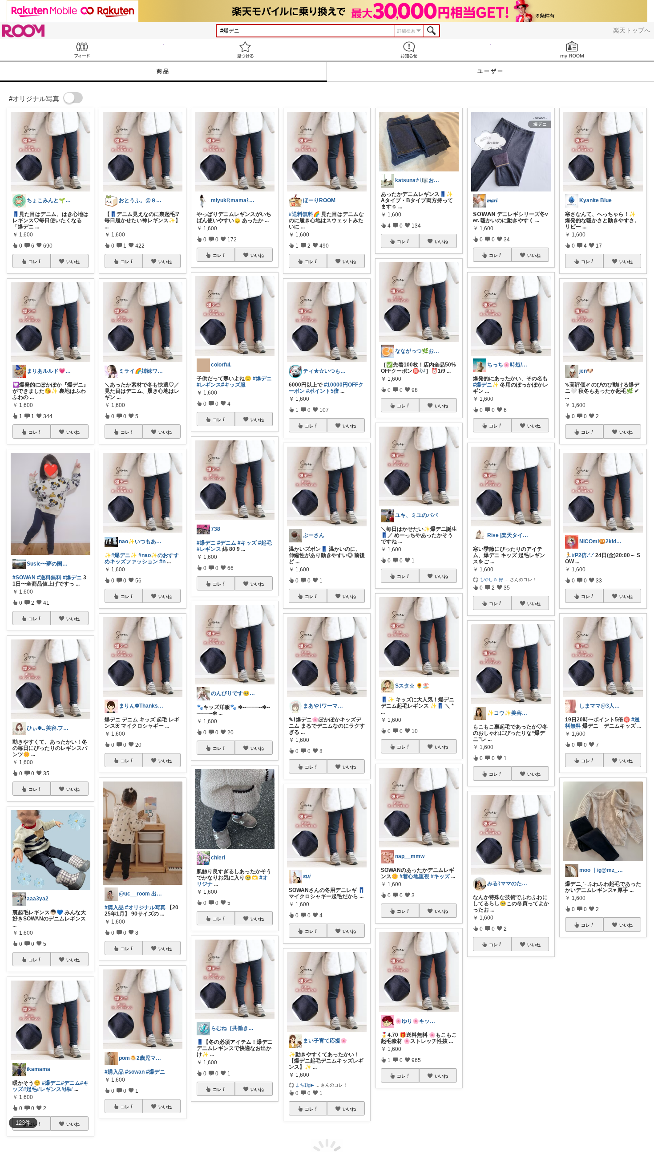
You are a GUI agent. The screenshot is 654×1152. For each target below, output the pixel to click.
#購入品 (114, 907)
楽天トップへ (631, 30)
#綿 (65, 1089)
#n (162, 561)
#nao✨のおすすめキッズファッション (142, 558)
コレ (32, 261)
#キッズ (247, 543)
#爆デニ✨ (124, 555)
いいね (73, 261)
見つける (245, 50)
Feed (82, 50)
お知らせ (409, 50)
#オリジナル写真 (145, 907)
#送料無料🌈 (304, 214)
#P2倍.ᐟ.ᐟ (583, 555)
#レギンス (49, 1089)
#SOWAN (24, 577)
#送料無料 (49, 577)
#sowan (135, 1072)
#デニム (70, 1083)
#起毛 (30, 1089)
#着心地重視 (414, 876)
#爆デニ (72, 577)
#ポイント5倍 (322, 391)
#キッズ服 (233, 385)
